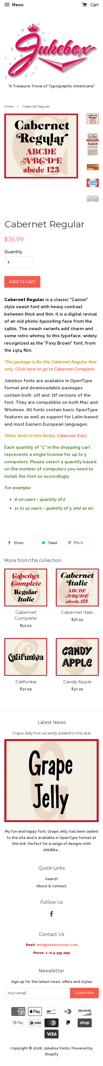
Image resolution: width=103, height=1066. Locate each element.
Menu (17, 5)
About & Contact (51, 886)
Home (8, 106)
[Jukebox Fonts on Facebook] (51, 915)
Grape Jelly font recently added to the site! (51, 733)
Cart (94, 4)
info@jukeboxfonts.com (57, 945)
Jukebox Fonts (57, 1048)
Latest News (52, 722)
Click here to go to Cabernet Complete (54, 369)
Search (51, 879)
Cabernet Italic (72, 435)
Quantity (13, 251)
